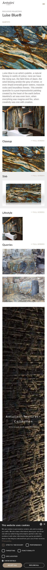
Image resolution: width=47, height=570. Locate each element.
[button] (23, 560)
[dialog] (23, 545)
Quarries (7, 245)
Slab (4, 176)
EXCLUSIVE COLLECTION (12, 11)
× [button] (44, 524)
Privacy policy (6, 541)
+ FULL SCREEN (38, 141)
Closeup (7, 141)
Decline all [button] (34, 565)
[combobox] (41, 524)
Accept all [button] (12, 565)
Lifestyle (7, 213)
